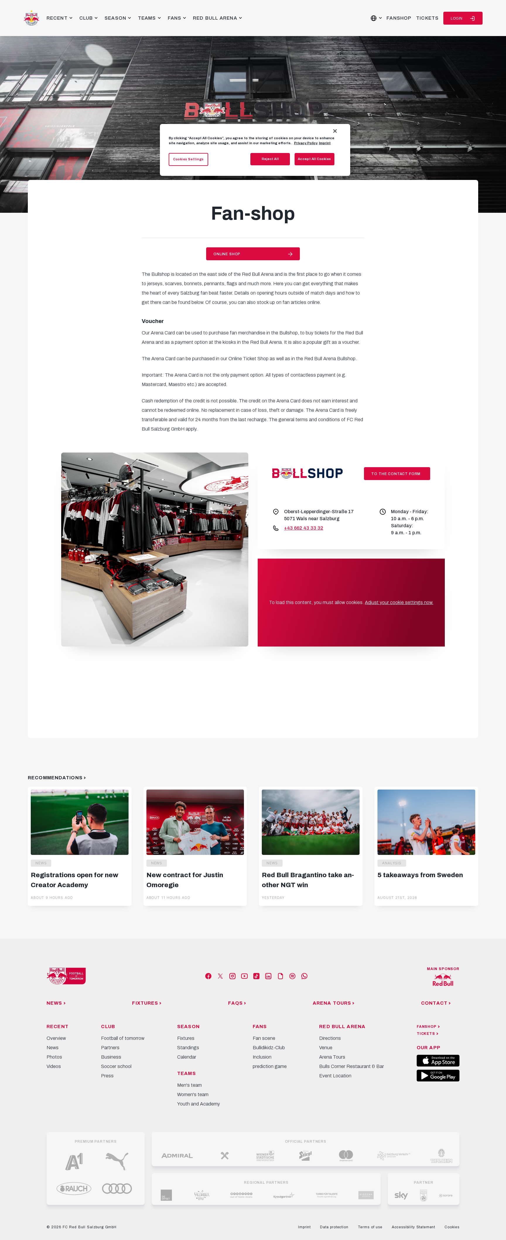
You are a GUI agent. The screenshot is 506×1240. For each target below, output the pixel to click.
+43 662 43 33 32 (303, 527)
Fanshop (399, 18)
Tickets (427, 18)
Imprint (325, 143)
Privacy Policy (305, 143)
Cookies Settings (188, 159)
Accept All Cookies (314, 159)
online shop (226, 254)
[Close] (335, 131)
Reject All (270, 159)
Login (457, 18)
